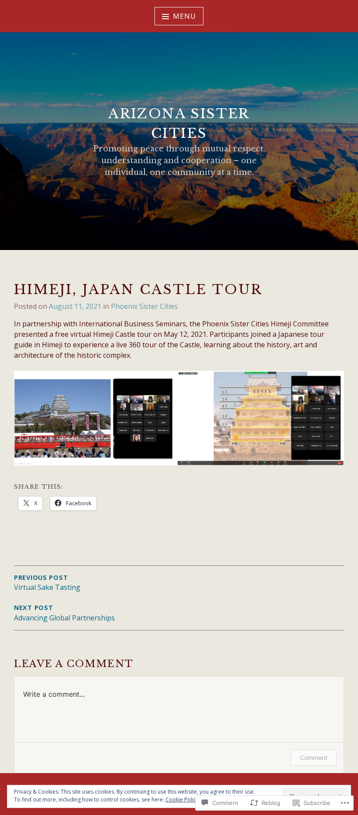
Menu (184, 16)
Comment (313, 757)
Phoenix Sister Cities (144, 306)
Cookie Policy (182, 799)
